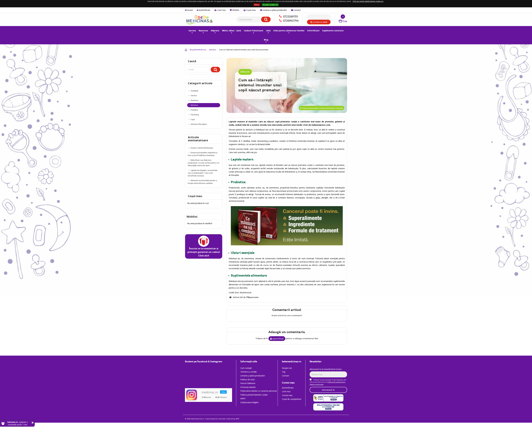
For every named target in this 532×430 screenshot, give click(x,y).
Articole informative (198, 124)
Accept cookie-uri (270, 5)
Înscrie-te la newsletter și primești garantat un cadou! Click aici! (203, 252)
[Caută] (215, 69)
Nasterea (194, 100)
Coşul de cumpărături (291, 399)
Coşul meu (251, 10)
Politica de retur (247, 379)
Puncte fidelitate (247, 383)
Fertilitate (194, 90)
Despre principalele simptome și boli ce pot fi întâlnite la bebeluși (202, 154)
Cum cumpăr (246, 368)
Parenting (194, 114)
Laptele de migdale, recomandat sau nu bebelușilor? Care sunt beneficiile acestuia (202, 173)
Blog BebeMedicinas (198, 49)
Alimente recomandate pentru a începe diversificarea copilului (202, 181)
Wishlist (235, 10)
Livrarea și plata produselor (274, 10)
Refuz (256, 5)
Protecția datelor (248, 387)
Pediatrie (194, 110)
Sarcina (193, 95)
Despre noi (287, 368)
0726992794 (290, 20)
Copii (192, 119)
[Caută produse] (266, 19)
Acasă (190, 10)
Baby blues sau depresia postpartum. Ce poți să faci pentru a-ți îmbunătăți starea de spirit (203, 163)
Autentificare (204, 10)
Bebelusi (212, 49)
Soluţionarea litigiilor (249, 402)
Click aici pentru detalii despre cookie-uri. (368, 1)
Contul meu (287, 395)
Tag (283, 371)
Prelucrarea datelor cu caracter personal (258, 391)
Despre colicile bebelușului (201, 148)
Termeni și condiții (248, 371)
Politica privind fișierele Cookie (254, 394)
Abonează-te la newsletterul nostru (326, 369)
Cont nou (221, 10)
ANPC (243, 398)
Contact (297, 10)
